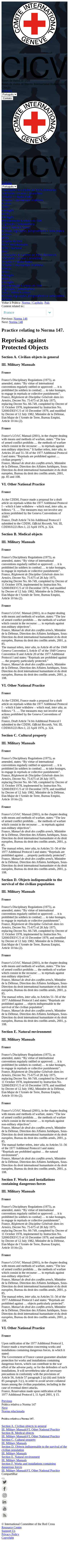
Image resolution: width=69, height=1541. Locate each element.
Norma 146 (20, 318)
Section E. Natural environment (21, 1456)
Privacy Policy (10, 1534)
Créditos (7, 90)
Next (4, 1407)
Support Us (8, 1530)
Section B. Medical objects (18, 1433)
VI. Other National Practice (43, 1429)
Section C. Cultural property (19, 1439)
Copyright (8, 1537)
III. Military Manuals (14, 1429)
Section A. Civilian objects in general (24, 1426)
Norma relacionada (13, 1411)
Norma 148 (16, 322)
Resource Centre (12, 1527)
